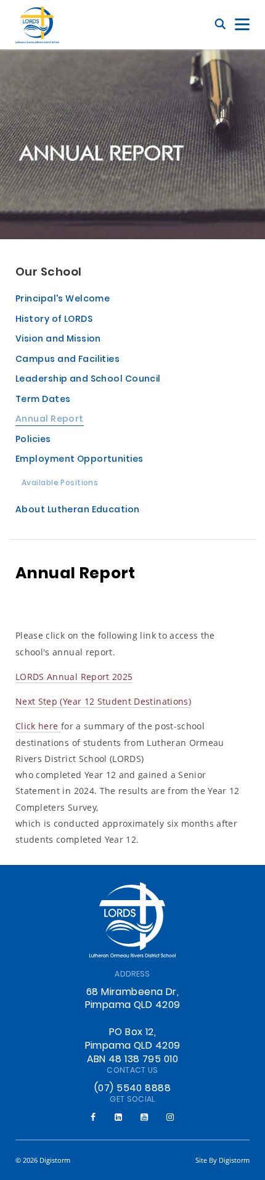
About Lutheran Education (77, 511)
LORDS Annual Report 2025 (73, 676)
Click (26, 726)
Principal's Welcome (62, 300)
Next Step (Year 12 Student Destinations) (103, 701)
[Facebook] (93, 1117)
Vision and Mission (58, 340)
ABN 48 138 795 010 (132, 1060)
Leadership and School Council (88, 380)
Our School (48, 272)
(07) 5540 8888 (132, 1089)
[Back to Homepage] (37, 24)
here (49, 726)
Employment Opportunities (79, 460)
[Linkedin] (118, 1117)
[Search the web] (220, 24)
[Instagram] (170, 1117)
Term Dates (42, 400)
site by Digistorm (222, 1160)
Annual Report (49, 420)
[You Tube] (144, 1117)
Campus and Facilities (67, 360)
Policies (33, 440)
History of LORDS (53, 320)
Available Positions (60, 484)
